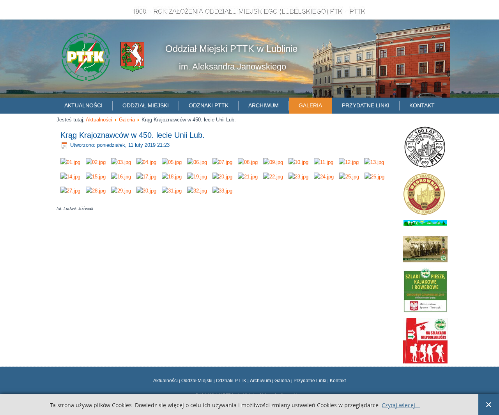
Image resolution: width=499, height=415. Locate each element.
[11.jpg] (323, 162)
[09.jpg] (273, 162)
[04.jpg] (146, 162)
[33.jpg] (222, 191)
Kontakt (422, 105)
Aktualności (83, 105)
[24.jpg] (323, 177)
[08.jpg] (247, 162)
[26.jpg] (374, 177)
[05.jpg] (171, 162)
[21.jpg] (247, 177)
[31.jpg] (171, 191)
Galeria (310, 105)
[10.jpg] (298, 162)
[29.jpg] (121, 191)
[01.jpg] (70, 162)
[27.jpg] (70, 191)
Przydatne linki (365, 105)
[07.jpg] (222, 162)
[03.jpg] (121, 162)
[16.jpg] (121, 177)
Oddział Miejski (145, 105)
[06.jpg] (197, 162)
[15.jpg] (95, 177)
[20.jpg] (222, 177)
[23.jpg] (298, 177)
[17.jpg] (146, 177)
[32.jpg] (197, 191)
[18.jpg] (171, 177)
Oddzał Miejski (196, 380)
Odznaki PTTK (208, 105)
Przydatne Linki (310, 380)
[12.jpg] (348, 162)
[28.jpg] (95, 191)
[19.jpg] (197, 177)
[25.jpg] (349, 177)
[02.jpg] (95, 162)
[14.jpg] (70, 177)
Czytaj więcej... (401, 405)
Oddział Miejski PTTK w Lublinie (231, 48)
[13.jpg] (374, 162)
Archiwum (263, 105)
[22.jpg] (273, 177)
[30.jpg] (146, 191)
